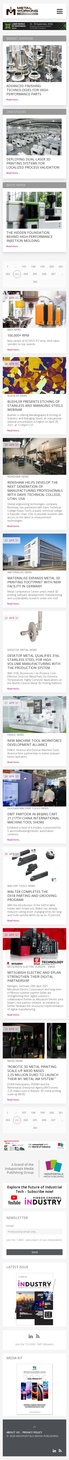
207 (53, 274)
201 (61, 266)
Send (35, 1252)
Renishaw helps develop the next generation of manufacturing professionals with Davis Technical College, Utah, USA (35, 490)
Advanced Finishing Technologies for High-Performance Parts (27, 90)
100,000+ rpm (18, 335)
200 (51, 266)
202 (8, 274)
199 (42, 266)
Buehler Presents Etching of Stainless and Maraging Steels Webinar (35, 405)
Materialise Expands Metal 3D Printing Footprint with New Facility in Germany (34, 582)
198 (33, 266)
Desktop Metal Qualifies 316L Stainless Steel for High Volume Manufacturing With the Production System (33, 661)
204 (25, 274)
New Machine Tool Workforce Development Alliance (34, 742)
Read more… (13, 99)
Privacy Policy (32, 1432)
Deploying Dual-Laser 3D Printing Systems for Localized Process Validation (32, 163)
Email (10, 1225)
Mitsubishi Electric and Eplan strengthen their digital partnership (34, 976)
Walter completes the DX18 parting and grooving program (32, 895)
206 (44, 274)
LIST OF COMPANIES (18, 1439)
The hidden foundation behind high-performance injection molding (29, 236)
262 (35, 281)
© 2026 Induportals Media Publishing (32, 1436)
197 (24, 266)
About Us (13, 1432)
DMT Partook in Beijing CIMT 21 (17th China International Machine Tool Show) (33, 818)
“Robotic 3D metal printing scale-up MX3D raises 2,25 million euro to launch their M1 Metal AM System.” (32, 1072)
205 (35, 274)
